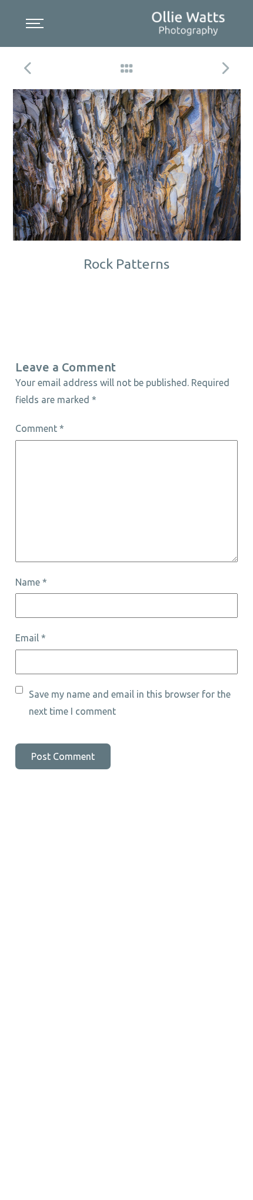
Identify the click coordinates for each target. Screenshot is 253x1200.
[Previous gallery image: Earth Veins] (28, 68)
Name (31, 582)
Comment (39, 428)
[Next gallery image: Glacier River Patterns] (225, 68)
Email (30, 638)
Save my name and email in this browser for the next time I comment (130, 702)
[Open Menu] (34, 23)
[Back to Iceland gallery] (126, 68)
